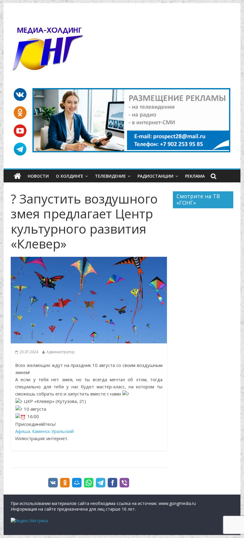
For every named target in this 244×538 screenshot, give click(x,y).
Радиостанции (155, 176)
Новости (38, 176)
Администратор (60, 351)
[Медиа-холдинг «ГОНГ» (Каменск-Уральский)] (17, 176)
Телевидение (110, 176)
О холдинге (69, 176)
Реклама (195, 176)
